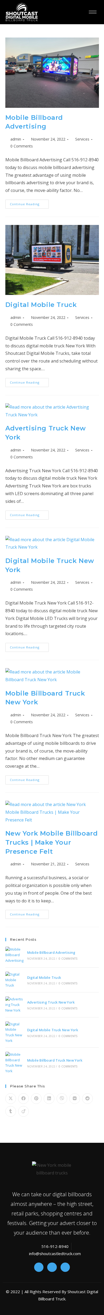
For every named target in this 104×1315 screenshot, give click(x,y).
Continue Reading (29, 203)
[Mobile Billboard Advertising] (14, 955)
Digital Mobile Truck (41, 305)
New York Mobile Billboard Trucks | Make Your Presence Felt (51, 842)
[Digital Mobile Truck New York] (14, 1032)
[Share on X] (10, 1098)
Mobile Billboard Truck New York (54, 1060)
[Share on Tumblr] (10, 1111)
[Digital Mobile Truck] (14, 980)
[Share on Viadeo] (23, 1111)
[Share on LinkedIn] (49, 1098)
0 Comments (21, 146)
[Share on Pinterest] (36, 1098)
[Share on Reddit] (87, 1098)
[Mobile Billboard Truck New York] (14, 1063)
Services (82, 139)
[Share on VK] (74, 1098)
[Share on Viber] (62, 1098)
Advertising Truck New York (51, 1002)
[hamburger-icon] (93, 12)
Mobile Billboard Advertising (51, 952)
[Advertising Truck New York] (14, 1004)
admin (15, 139)
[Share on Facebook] (23, 1098)
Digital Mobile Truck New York (52, 1030)
